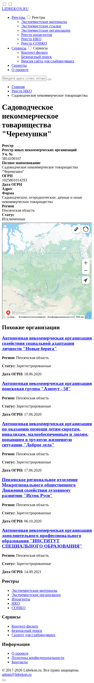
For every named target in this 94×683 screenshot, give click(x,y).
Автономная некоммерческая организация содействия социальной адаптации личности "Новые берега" (47, 343)
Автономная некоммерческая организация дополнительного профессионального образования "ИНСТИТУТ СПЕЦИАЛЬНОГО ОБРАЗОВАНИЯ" (47, 538)
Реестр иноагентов (36, 35)
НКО (16, 603)
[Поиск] (49, 79)
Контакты (20, 662)
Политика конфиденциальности (38, 658)
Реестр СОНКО (34, 43)
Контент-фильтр (34, 52)
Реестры (19, 17)
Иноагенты (21, 599)
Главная (18, 87)
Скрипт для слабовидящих (33, 635)
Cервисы (19, 48)
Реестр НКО (31, 39)
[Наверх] (4, 680)
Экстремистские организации (45, 30)
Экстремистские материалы (44, 22)
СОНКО (19, 608)
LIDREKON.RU (15, 9)
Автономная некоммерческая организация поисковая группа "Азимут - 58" (47, 386)
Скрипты (19, 65)
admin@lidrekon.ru (17, 674)
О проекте (20, 70)
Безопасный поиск (36, 57)
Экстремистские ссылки (41, 26)
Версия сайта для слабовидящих (47, 61)
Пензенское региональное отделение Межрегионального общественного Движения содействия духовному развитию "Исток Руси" (40, 487)
